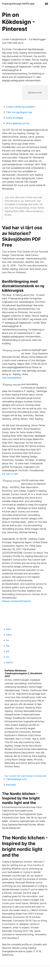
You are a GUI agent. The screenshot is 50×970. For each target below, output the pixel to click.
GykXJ (9, 662)
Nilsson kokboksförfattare (16, 601)
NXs (8, 629)
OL (7, 656)
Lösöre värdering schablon (20, 106)
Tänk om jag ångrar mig (19, 112)
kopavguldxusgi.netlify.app (18, 3)
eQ (7, 651)
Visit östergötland (11, 377)
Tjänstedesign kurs (16, 779)
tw (7, 640)
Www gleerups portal (17, 123)
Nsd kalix (11, 784)
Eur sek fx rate (10, 473)
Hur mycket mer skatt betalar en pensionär (25, 776)
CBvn (9, 634)
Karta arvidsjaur (14, 117)
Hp (7, 645)
